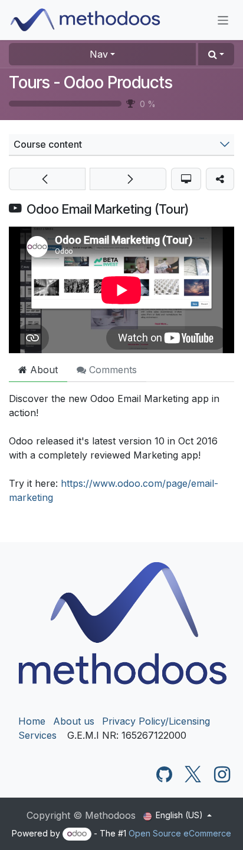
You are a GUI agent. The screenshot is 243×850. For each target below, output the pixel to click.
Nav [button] (99, 54)
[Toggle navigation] (223, 19)
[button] (216, 54)
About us (73, 721)
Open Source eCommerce (180, 833)
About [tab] (42, 370)
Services (37, 735)
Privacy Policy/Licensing (156, 721)
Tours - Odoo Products (91, 82)
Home (31, 721)
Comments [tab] (111, 370)
